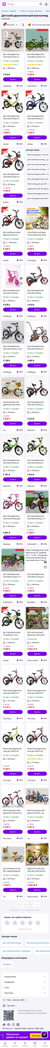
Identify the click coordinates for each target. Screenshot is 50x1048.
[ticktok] (17, 1024)
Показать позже (25, 929)
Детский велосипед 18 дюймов (16, 951)
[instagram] (13, 1024)
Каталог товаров (9, 11)
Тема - (13, 1000)
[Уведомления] (46, 4)
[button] (13, 79)
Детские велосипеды (12, 943)
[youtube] (4, 1024)
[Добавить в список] (21, 47)
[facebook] (8, 1024)
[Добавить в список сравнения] (21, 42)
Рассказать (37, 1035)
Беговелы (7, 964)
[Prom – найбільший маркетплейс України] (4, 4)
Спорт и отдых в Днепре (31, 11)
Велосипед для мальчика (38, 943)
